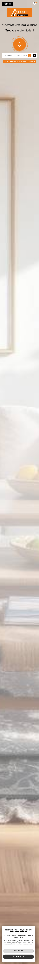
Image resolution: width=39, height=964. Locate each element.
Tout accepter (18, 956)
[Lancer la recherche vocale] (19, 44)
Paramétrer (18, 951)
